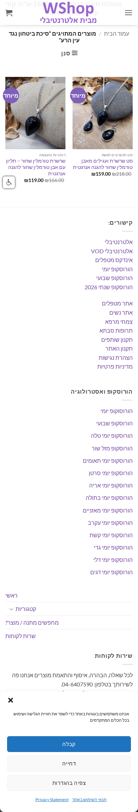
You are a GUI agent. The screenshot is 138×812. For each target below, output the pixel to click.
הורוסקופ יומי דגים (111, 572)
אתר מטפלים (117, 303)
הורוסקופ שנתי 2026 (109, 287)
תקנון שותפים (117, 339)
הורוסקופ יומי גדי (113, 547)
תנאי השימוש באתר (89, 799)
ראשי (11, 595)
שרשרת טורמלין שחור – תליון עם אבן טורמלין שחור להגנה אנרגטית (35, 167)
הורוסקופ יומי (117, 269)
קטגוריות (26, 608)
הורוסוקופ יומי (116, 410)
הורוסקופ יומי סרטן (111, 472)
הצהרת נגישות (116, 357)
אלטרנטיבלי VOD (112, 251)
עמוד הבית (116, 33)
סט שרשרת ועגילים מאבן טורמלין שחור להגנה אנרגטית (103, 164)
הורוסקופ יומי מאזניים (108, 510)
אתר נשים (121, 312)
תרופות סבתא (116, 330)
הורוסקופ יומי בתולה (109, 497)
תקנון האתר (119, 348)
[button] (10, 700)
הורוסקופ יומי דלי (113, 559)
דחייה (69, 763)
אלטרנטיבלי (119, 241)
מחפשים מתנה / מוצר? (32, 622)
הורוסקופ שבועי (114, 277)
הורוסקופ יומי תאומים (108, 460)
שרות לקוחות (20, 635)
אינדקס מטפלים (114, 259)
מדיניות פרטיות (115, 366)
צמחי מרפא (119, 321)
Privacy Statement (52, 799)
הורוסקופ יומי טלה (112, 435)
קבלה (69, 744)
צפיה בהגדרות (69, 783)
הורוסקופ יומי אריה (111, 485)
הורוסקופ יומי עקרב (110, 522)
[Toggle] (11, 609)
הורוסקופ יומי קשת (111, 535)
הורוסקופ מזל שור (112, 448)
